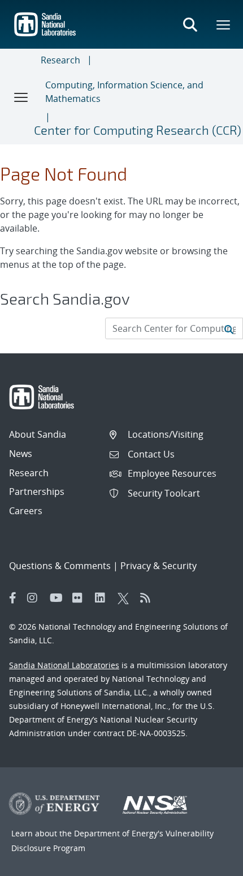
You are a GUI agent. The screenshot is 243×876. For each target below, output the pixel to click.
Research (60, 60)
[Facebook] (13, 597)
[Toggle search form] (189, 24)
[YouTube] (58, 597)
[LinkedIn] (103, 597)
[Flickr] (80, 597)
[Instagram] (35, 597)
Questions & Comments (60, 565)
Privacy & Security (158, 565)
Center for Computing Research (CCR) (137, 129)
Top (209, 863)
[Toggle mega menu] (223, 24)
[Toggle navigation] (21, 96)
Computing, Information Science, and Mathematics (124, 92)
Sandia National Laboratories (64, 665)
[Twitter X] (126, 597)
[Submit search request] (229, 328)
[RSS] (148, 597)
